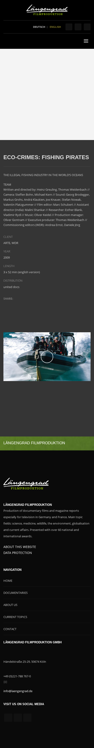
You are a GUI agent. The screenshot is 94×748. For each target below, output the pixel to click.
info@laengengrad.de (17, 691)
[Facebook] (68, 26)
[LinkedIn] (87, 26)
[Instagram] (78, 26)
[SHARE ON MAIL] (38, 304)
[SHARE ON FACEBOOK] (14, 304)
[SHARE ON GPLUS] (22, 304)
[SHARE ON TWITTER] (6, 304)
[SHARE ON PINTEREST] (30, 304)
